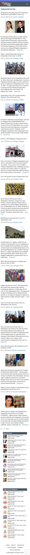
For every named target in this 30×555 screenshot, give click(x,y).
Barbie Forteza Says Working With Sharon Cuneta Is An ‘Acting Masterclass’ (16, 445)
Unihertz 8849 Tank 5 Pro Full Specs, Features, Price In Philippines (15, 436)
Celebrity (21, 17)
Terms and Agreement (15, 550)
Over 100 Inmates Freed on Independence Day (14, 176)
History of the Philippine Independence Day (14, 139)
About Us (13, 545)
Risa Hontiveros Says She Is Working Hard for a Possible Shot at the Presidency (17, 465)
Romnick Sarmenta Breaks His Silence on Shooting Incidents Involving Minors (16, 469)
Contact (8, 545)
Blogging (21, 141)
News (21, 58)
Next (8, 429)
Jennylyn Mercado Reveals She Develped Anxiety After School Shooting (16, 460)
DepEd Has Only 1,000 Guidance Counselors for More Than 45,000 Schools (17, 455)
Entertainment (21, 350)
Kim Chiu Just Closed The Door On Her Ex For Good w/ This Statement (17, 474)
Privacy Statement (11, 547)
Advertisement (20, 545)
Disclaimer (20, 547)
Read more (20, 50)
